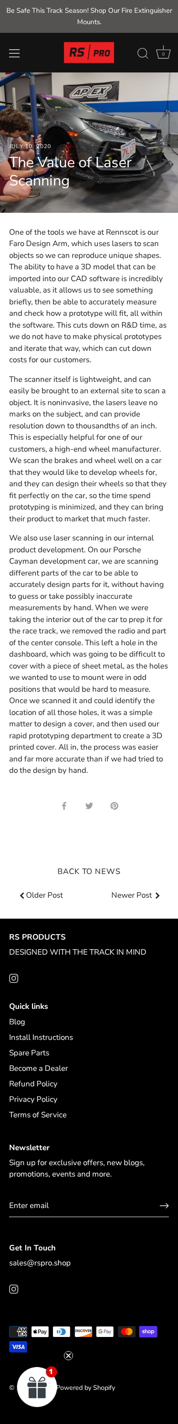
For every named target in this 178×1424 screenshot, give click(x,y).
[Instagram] (13, 977)
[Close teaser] (68, 1355)
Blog (17, 1022)
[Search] (143, 55)
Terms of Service (38, 1115)
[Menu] (15, 53)
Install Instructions (41, 1037)
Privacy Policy (33, 1099)
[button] (37, 1386)
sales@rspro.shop (40, 1263)
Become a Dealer (38, 1068)
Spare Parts (29, 1053)
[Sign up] (164, 1205)
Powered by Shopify (85, 1387)
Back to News (89, 871)
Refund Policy (33, 1084)
